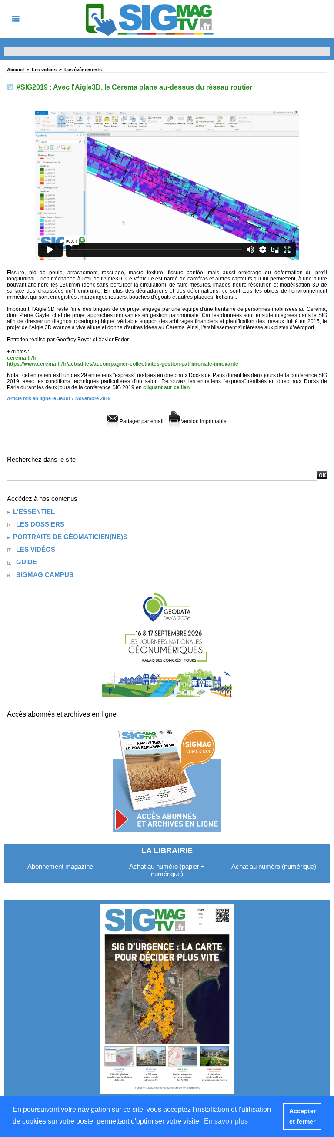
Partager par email (141, 421)
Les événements (83, 69)
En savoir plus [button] (226, 1121)
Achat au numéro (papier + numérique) (167, 870)
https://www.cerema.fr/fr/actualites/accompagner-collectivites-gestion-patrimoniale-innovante (122, 364)
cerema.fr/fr (22, 358)
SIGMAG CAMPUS (44, 574)
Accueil (15, 69)
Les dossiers (40, 524)
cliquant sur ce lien (166, 387)
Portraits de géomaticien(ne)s (69, 536)
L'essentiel (33, 511)
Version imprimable (203, 421)
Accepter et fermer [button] (302, 1116)
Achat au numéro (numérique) (273, 866)
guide (26, 562)
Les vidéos (44, 69)
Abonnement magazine (60, 866)
